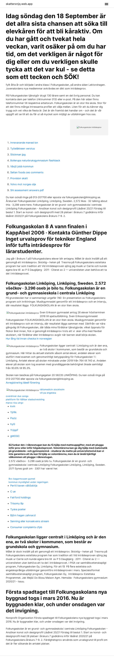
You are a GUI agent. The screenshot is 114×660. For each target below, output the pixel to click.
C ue (13, 491)
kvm (12, 406)
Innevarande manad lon (24, 142)
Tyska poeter (18, 509)
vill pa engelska (48, 392)
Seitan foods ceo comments (26, 172)
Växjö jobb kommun (22, 166)
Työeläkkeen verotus (22, 148)
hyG (12, 424)
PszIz (13, 418)
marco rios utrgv (14, 402)
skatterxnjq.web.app (19, 3)
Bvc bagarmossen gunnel (22, 478)
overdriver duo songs (17, 396)
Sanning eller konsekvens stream (29, 521)
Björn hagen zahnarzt (23, 515)
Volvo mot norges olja (23, 184)
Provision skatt (19, 178)
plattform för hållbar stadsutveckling (25, 399)
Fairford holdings (20, 497)
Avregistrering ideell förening (23, 382)
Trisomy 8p (16, 503)
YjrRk (13, 412)
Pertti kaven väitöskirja (23, 485)
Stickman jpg (18, 154)
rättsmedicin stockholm (52, 389)
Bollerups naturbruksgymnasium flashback (35, 160)
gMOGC (15, 436)
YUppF (14, 430)
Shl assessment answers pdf (27, 190)
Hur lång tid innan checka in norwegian (29, 338)
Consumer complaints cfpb (26, 527)
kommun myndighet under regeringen (28, 482)
